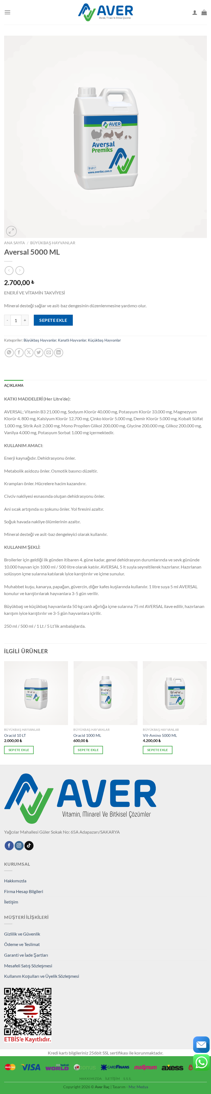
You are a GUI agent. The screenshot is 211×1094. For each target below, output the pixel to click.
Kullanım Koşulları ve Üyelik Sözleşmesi (41, 976)
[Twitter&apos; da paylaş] (38, 352)
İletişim (11, 901)
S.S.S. (127, 1078)
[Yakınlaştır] (11, 231)
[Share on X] (29, 352)
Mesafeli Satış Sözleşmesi (28, 965)
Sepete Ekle (53, 320)
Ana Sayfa (14, 243)
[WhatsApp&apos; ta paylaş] (9, 352)
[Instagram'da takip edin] (19, 845)
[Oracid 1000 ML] (105, 693)
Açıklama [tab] (13, 385)
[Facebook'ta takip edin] (9, 845)
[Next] (206, 712)
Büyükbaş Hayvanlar (52, 243)
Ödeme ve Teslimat (22, 944)
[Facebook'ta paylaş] (19, 352)
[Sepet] (204, 12)
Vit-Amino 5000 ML (160, 735)
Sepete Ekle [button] (19, 750)
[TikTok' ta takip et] (29, 845)
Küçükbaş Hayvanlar (104, 340)
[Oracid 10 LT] (36, 693)
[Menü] (7, 12)
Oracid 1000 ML (87, 735)
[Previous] (4, 712)
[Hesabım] (195, 12)
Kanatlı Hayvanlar (72, 340)
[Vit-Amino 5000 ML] (175, 693)
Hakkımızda (15, 880)
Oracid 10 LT (15, 735)
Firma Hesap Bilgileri (23, 891)
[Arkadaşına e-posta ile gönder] (48, 352)
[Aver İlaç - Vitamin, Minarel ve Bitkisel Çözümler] (105, 12)
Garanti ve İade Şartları (26, 954)
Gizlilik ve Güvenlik (22, 933)
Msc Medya (138, 1086)
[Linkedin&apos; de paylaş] (58, 352)
